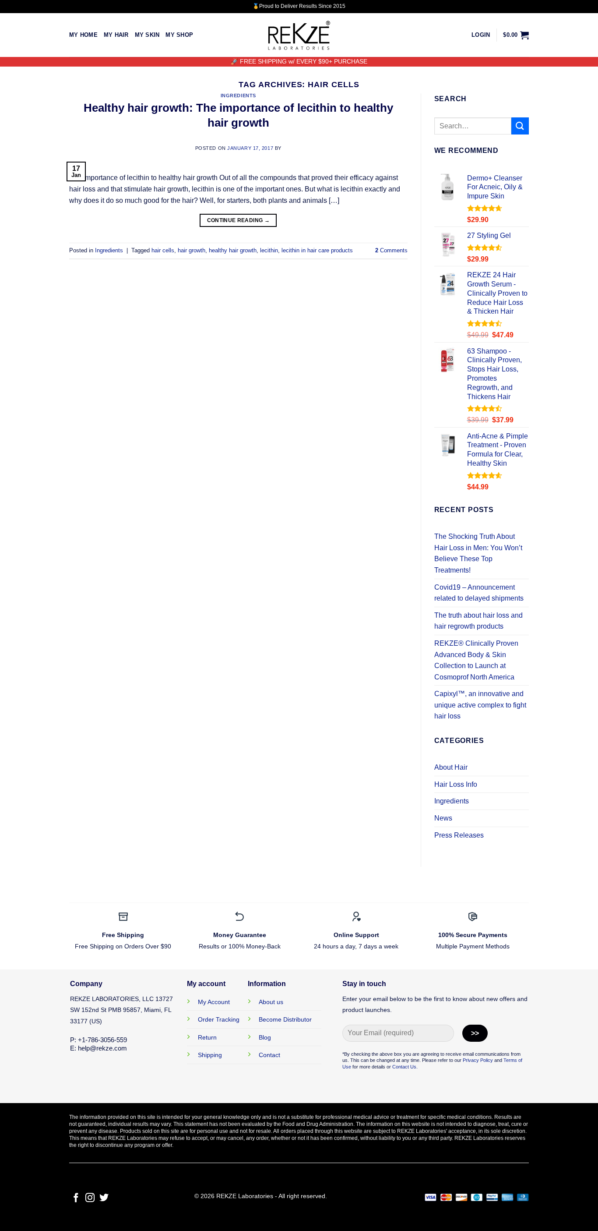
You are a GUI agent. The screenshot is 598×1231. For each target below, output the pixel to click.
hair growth (191, 250)
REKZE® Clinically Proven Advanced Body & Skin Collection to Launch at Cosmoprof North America (476, 660)
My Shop (179, 35)
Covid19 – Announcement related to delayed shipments (479, 593)
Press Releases (459, 835)
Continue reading (238, 220)
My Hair (116, 35)
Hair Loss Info (455, 784)
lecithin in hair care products (317, 250)
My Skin (147, 35)
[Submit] (520, 125)
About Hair (451, 767)
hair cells (162, 250)
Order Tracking (218, 1019)
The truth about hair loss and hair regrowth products (478, 621)
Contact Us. (405, 1066)
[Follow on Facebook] (76, 1198)
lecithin (269, 250)
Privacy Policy (478, 1060)
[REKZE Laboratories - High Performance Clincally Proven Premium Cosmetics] (299, 35)
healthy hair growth (233, 250)
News (443, 818)
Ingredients (238, 95)
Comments (391, 250)
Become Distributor (285, 1019)
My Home (83, 35)
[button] (480, 35)
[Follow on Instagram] (90, 1198)
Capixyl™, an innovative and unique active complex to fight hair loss (480, 705)
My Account (214, 1001)
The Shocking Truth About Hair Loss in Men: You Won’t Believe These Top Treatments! (478, 553)
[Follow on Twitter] (104, 1198)
